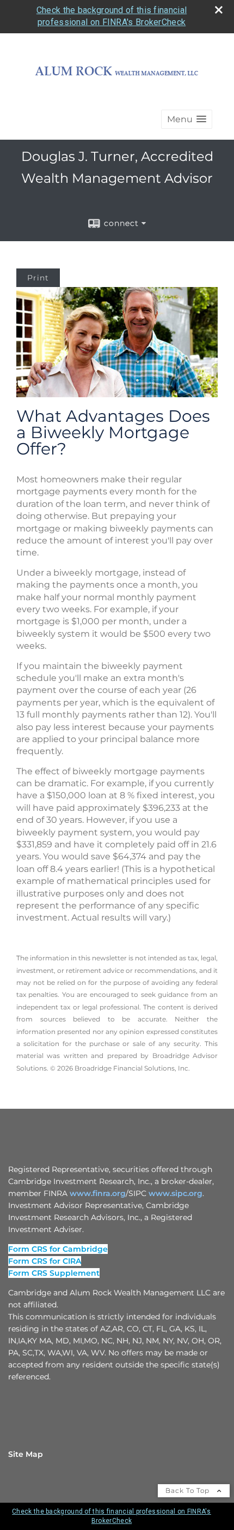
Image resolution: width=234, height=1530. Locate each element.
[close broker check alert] (218, 9)
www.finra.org (98, 1193)
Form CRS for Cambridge (58, 1249)
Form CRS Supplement (54, 1273)
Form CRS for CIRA (44, 1261)
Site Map (25, 1454)
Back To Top (188, 1490)
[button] (186, 119)
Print (38, 278)
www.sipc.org (175, 1193)
